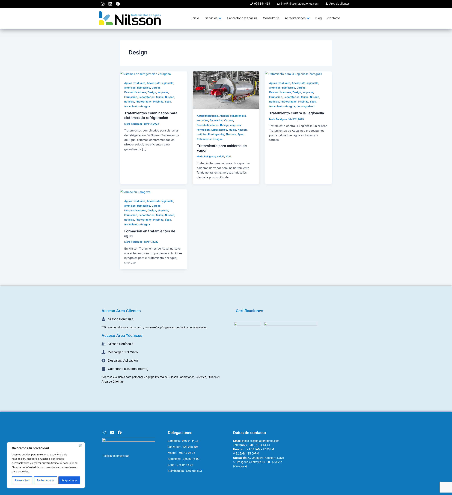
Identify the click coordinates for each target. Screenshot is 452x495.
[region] (46, 465)
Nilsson (169, 96)
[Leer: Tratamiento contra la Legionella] (293, 73)
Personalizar (22, 480)
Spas (168, 101)
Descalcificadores (135, 92)
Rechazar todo (45, 480)
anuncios (130, 87)
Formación (130, 96)
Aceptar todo (69, 480)
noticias (129, 101)
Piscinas (158, 101)
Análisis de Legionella (160, 82)
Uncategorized (305, 106)
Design (152, 92)
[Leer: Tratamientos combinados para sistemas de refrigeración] (145, 73)
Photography (143, 101)
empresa (163, 92)
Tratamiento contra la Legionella (296, 113)
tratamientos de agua (137, 106)
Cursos (156, 87)
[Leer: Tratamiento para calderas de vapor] (226, 90)
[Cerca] (81, 445)
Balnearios (143, 87)
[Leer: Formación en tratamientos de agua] (135, 192)
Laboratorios (146, 96)
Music (159, 96)
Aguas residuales (134, 82)
